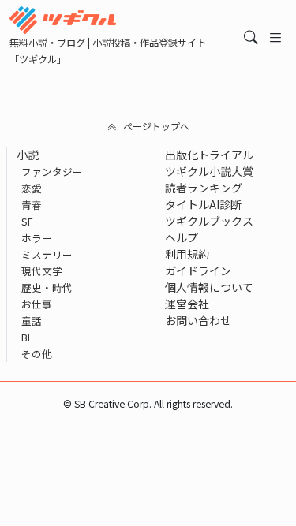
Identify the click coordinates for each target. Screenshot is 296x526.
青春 (31, 204)
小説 (28, 154)
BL (26, 337)
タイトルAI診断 (203, 204)
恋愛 (31, 188)
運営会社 (187, 303)
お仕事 (36, 304)
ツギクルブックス (209, 221)
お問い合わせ (198, 320)
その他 (36, 353)
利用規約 (187, 254)
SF (27, 221)
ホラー (36, 237)
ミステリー (47, 254)
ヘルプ (181, 237)
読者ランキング (203, 188)
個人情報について (209, 287)
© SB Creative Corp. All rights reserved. (148, 404)
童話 (31, 320)
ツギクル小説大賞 (209, 171)
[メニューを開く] (275, 36)
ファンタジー (52, 171)
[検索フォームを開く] (251, 36)
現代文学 (41, 270)
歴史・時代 (47, 287)
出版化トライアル (209, 154)
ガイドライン (198, 270)
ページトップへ (156, 125)
